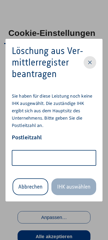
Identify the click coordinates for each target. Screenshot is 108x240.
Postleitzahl (27, 137)
